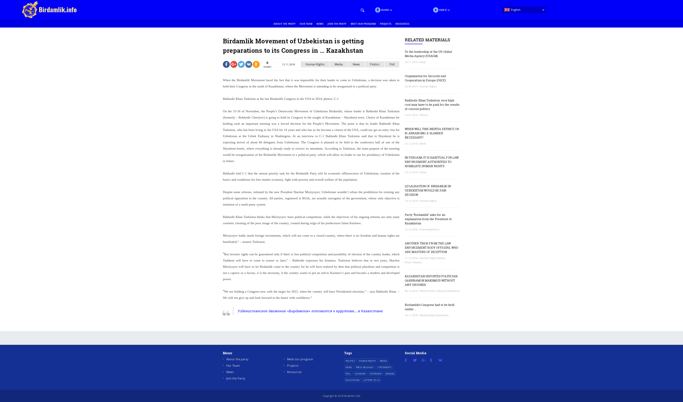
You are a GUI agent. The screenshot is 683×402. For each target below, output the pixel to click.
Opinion (390, 373)
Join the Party (337, 23)
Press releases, (437, 291)
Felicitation (353, 380)
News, (431, 315)
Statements (453, 291)
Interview (375, 373)
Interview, (425, 229)
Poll (392, 64)
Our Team (306, 23)
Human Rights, (428, 258)
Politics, (424, 291)
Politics (375, 64)
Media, (441, 258)
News (320, 23)
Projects (385, 23)
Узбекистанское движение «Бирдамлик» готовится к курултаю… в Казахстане (310, 311)
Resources (402, 23)
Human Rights (315, 64)
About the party (285, 23)
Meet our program (363, 23)
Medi (423, 62)
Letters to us (372, 380)
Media (339, 64)
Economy (360, 373)
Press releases (413, 262)
